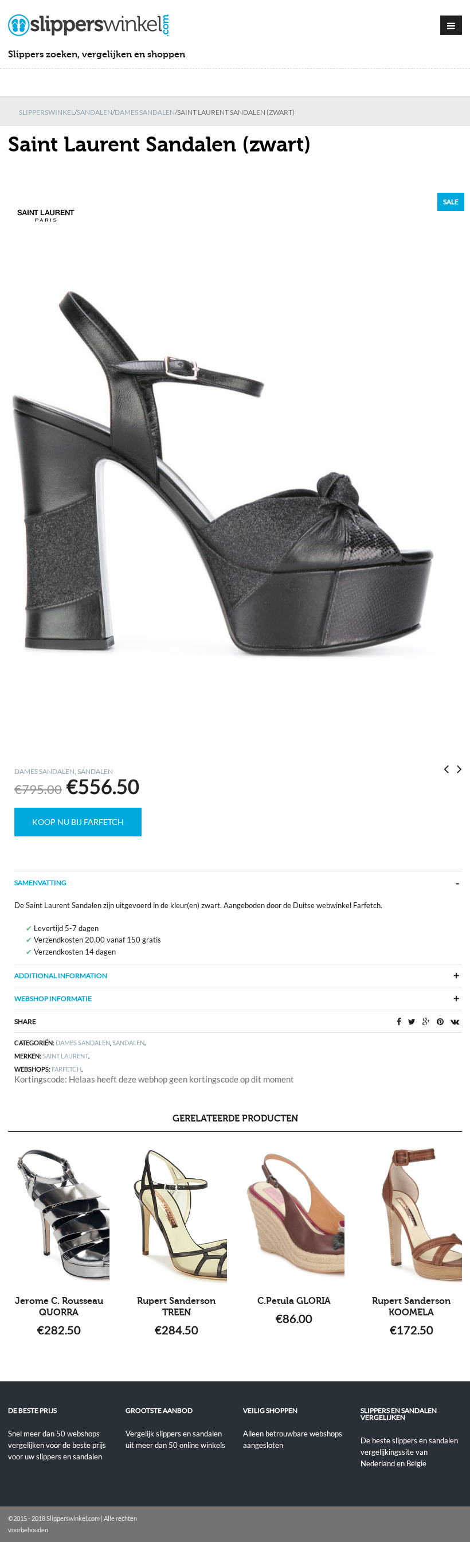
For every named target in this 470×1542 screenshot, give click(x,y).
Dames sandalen (145, 112)
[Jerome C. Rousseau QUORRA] (58, 1215)
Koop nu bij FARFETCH (78, 822)
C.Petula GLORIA (294, 1301)
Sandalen (94, 112)
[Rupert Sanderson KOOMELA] (411, 1215)
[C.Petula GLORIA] (293, 1215)
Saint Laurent (65, 1056)
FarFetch (66, 1069)
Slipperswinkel (47, 112)
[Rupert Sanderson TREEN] (176, 1215)
